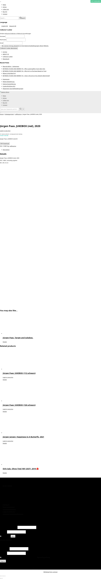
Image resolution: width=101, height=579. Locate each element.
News (4, 5)
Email (1, 43)
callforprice (18, 114)
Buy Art (5, 12)
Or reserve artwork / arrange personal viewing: (11, 134)
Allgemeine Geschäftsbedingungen (13, 88)
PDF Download (5, 143)
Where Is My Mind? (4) (9, 73)
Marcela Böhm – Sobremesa (11, 66)
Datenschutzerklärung (9, 84)
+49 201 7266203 (7, 486)
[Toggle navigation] (0, 1)
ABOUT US (6, 54)
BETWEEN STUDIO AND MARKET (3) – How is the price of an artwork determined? (26, 76)
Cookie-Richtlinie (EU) (9, 86)
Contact (5, 14)
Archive (5, 52)
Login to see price (5, 131)
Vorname (2, 36)
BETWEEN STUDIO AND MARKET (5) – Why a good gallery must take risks (24, 69)
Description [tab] (6, 150)
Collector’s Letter (8, 56)
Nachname (3, 39)
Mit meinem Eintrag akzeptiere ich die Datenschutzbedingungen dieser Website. (25, 46)
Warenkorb (6, 59)
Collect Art (6, 9)
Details (5, 342)
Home (2, 114)
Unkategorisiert (9, 114)
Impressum (6, 79)
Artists (5, 7)
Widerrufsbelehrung (8, 81)
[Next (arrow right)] (2, 578)
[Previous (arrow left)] (0, 578)
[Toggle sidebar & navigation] (0, 112)
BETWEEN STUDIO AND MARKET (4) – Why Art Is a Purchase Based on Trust (24, 71)
